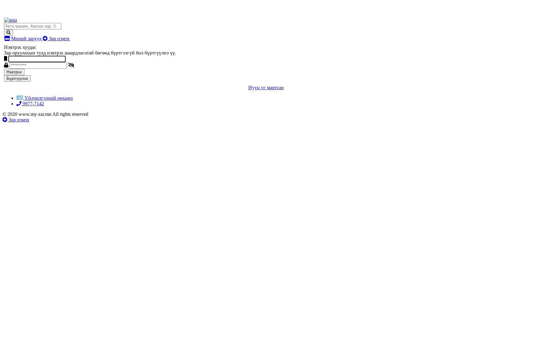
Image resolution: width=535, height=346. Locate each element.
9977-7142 (32, 103)
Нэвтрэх (14, 72)
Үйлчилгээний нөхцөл (48, 98)
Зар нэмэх (59, 38)
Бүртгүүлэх (17, 78)
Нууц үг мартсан (266, 87)
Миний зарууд (26, 38)
